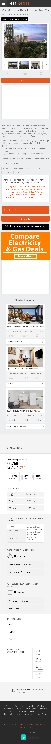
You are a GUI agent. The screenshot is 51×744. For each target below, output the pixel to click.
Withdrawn (41, 706)
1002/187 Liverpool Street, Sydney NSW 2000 (26, 189)
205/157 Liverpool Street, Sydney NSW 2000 (26, 195)
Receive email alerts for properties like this (27, 226)
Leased (30, 706)
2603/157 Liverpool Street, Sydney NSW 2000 (26, 187)
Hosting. (31, 727)
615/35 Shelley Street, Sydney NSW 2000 (23, 411)
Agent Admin (42, 714)
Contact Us (8, 709)
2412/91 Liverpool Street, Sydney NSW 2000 (26, 197)
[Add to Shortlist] (42, 342)
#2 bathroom (18, 168)
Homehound (25, 3)
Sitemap (43, 709)
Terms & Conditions (12, 714)
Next (47, 67)
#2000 (41, 168)
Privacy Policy (35, 711)
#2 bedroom (31, 168)
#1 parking (6, 168)
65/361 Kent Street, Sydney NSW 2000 (22, 369)
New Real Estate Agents (26, 709)
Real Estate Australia (22, 725)
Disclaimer (28, 714)
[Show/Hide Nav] (3, 3)
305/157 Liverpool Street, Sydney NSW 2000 (26, 192)
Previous (4, 67)
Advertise (22, 711)
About (12, 711)
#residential (7, 172)
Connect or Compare (14, 706)
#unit (17, 172)
